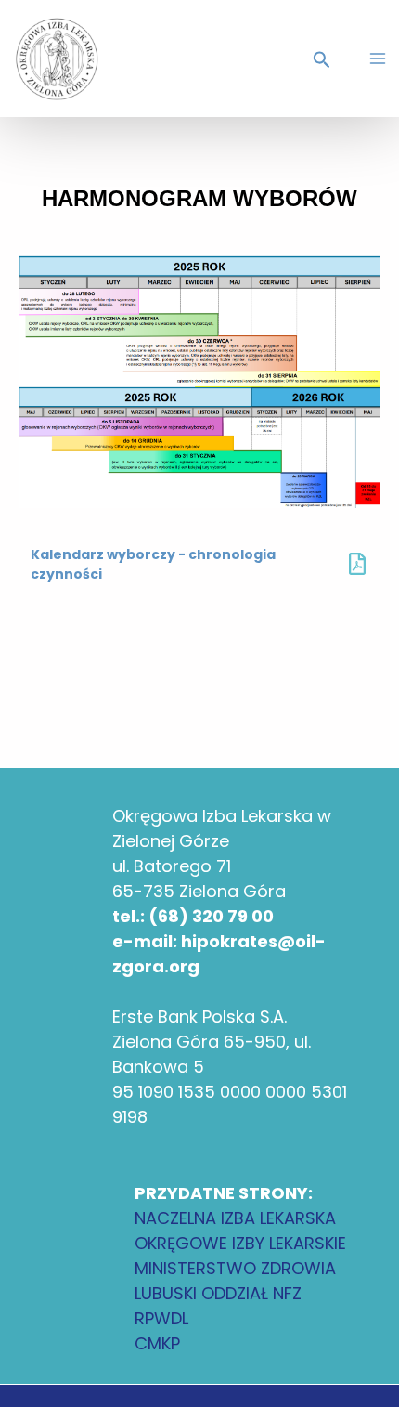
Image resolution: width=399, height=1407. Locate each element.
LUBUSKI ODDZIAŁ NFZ (218, 1293)
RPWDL (161, 1318)
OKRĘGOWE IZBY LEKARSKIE (240, 1243)
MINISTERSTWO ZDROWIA (235, 1268)
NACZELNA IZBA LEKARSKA (235, 1218)
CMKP (157, 1343)
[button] (325, 61)
